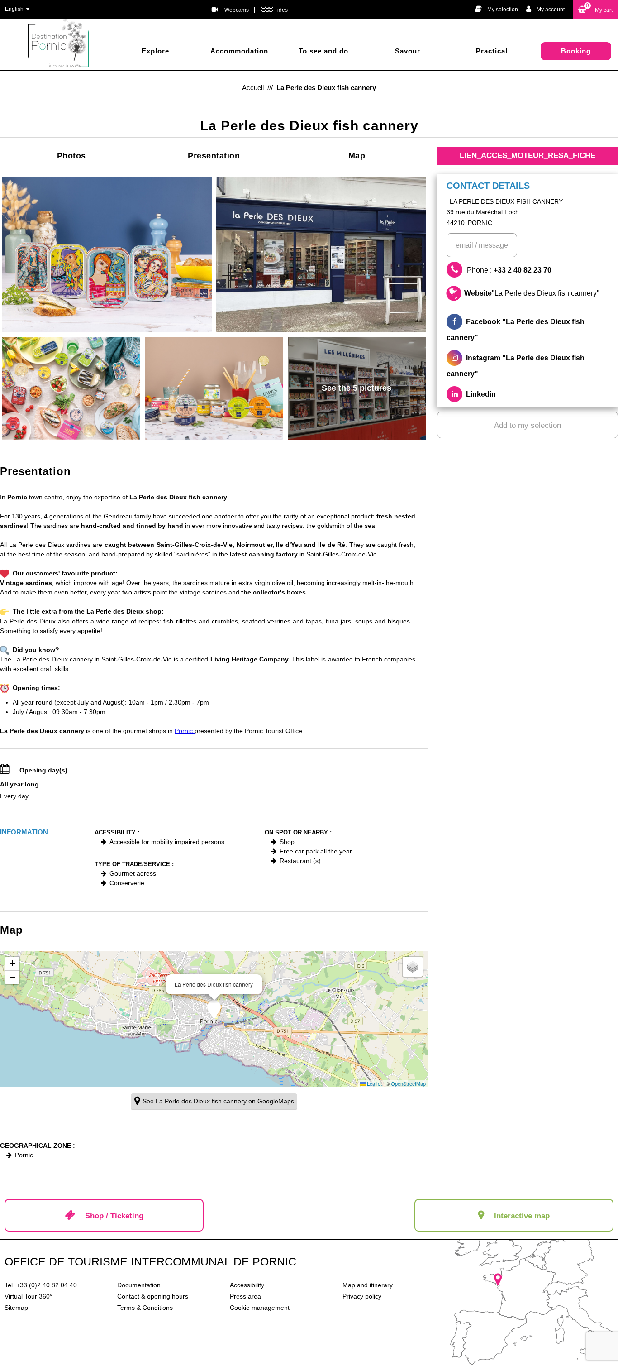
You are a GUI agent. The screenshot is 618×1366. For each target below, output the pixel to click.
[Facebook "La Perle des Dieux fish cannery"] (527, 329)
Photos (71, 155)
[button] (595, 9)
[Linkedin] (527, 394)
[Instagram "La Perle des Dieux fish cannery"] (527, 366)
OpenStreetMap (408, 1083)
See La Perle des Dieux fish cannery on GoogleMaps (218, 1101)
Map (357, 155)
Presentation (214, 155)
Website (531, 293)
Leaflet (374, 1083)
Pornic (185, 730)
